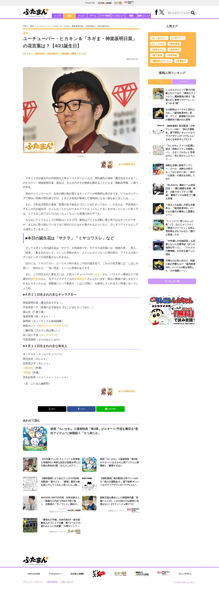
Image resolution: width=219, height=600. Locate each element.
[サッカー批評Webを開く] (118, 3)
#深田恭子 (174, 49)
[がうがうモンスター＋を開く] (55, 574)
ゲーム (93, 15)
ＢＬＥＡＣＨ (48, 335)
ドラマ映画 (105, 15)
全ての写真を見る (126, 164)
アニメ (81, 15)
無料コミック (144, 15)
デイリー (160, 81)
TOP (25, 26)
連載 (131, 15)
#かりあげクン (159, 38)
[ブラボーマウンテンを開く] (142, 574)
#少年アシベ (177, 38)
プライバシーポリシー (33, 582)
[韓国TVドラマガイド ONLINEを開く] (129, 3)
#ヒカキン (28, 53)
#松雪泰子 (181, 61)
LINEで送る (112, 409)
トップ (58, 15)
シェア (82, 409)
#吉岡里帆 (172, 55)
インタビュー (118, 15)
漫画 (69, 15)
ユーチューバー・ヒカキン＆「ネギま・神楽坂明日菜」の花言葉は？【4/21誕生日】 (73, 26)
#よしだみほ (158, 44)
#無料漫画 (174, 44)
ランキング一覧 (172, 281)
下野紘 (27, 372)
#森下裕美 (157, 55)
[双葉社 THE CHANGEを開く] (104, 3)
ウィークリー (184, 81)
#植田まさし (158, 49)
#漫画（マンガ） (78, 53)
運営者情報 (52, 582)
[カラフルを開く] (185, 574)
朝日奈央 (36, 279)
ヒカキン (97, 274)
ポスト (53, 409)
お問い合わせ (67, 582)
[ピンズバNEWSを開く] (98, 573)
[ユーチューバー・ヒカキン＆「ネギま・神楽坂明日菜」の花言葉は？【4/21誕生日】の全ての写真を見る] (103, 164)
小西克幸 (28, 368)
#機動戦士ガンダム (161, 61)
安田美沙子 (80, 279)
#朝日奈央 (40, 53)
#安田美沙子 (53, 53)
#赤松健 (65, 53)
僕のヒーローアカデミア (52, 325)
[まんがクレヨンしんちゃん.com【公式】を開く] (33, 574)
